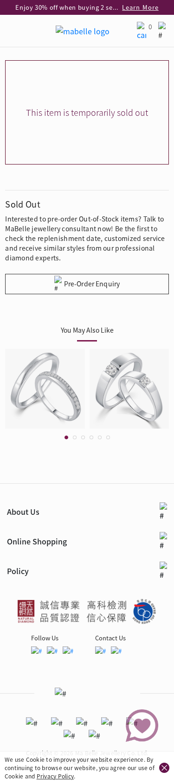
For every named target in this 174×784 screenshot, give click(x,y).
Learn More (140, 7)
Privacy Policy (55, 776)
